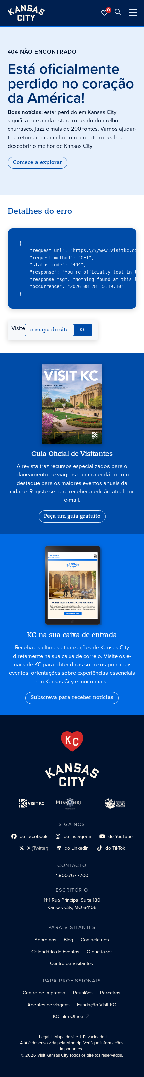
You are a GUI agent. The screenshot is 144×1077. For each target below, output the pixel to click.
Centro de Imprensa (44, 992)
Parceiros (110, 992)
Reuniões (83, 992)
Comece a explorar (37, 162)
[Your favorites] (104, 13)
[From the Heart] (72, 741)
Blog (68, 939)
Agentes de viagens (48, 1004)
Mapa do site (66, 1037)
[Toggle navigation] (133, 13)
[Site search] (117, 13)
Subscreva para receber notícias (72, 697)
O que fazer (99, 951)
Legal (44, 1037)
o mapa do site (49, 330)
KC (83, 330)
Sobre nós (45, 939)
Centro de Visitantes (71, 963)
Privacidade (93, 1037)
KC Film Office (68, 1016)
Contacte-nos (95, 939)
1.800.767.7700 (72, 875)
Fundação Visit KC (96, 1004)
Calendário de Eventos (55, 951)
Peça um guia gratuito (72, 516)
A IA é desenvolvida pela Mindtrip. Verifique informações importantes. (71, 1046)
